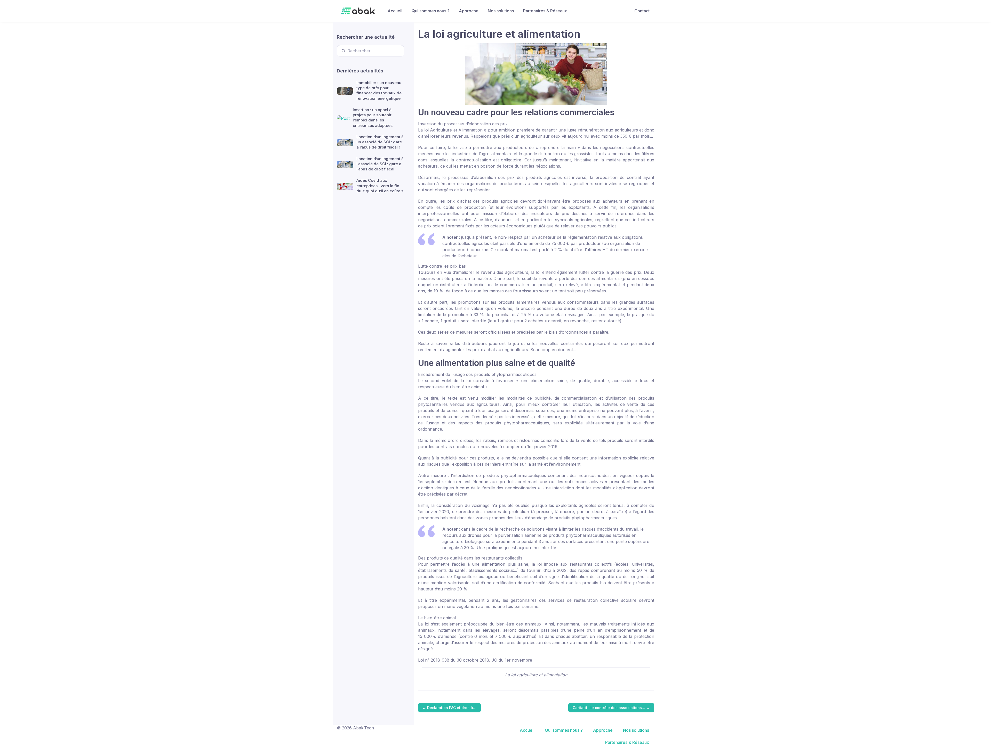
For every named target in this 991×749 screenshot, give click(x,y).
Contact (642, 10)
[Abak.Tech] (358, 11)
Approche (468, 10)
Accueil (395, 10)
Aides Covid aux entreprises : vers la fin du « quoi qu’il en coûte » (380, 185)
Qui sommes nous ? (431, 10)
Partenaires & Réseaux (545, 10)
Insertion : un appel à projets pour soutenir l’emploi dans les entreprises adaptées (373, 117)
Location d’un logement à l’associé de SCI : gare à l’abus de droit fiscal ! (380, 164)
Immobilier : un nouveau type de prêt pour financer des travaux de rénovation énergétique (379, 90)
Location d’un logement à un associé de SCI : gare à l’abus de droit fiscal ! (380, 142)
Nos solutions (501, 10)
